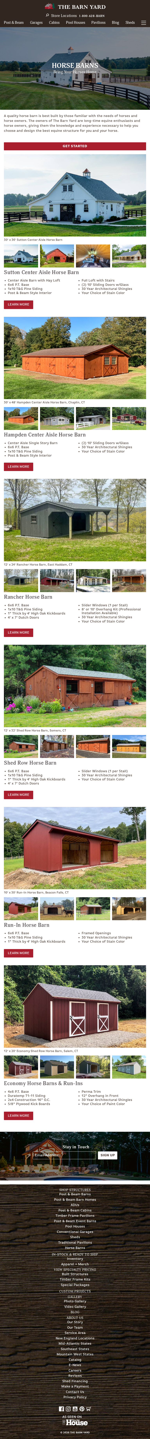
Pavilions (98, 23)
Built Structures (75, 1274)
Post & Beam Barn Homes (75, 1200)
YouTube (75, 1408)
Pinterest (81, 1408)
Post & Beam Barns (75, 1194)
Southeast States (75, 1349)
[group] (75, 198)
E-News (75, 1365)
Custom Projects (75, 1291)
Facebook (61, 1408)
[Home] (75, 6)
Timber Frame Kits (75, 1279)
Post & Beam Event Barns (75, 1221)
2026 (66, 1432)
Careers (75, 1370)
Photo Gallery (75, 1301)
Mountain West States (75, 1354)
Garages (36, 23)
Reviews (75, 1376)
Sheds (130, 23)
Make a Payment (75, 1386)
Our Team (75, 1327)
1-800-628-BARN (92, 16)
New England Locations (75, 1338)
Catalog (75, 1360)
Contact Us (75, 1392)
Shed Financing (75, 1381)
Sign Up (108, 1155)
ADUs (75, 1205)
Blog (115, 23)
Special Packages (75, 1285)
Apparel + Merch (75, 1264)
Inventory (75, 1259)
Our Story (75, 1322)
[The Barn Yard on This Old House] (75, 1424)
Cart (88, 1408)
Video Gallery (75, 1307)
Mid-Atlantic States (75, 1343)
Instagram (68, 1408)
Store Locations (64, 15)
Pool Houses (75, 23)
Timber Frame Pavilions (75, 1216)
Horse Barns (75, 1248)
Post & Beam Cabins (75, 1210)
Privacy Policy (75, 1397)
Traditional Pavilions (75, 1242)
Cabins (54, 23)
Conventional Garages (75, 1232)
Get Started (75, 146)
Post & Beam (14, 23)
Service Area (75, 1333)
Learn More (18, 304)
